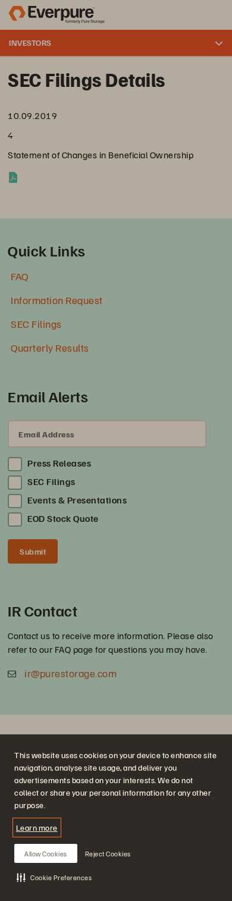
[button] (54, 877)
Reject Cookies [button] (108, 853)
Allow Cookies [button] (45, 853)
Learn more (37, 827)
